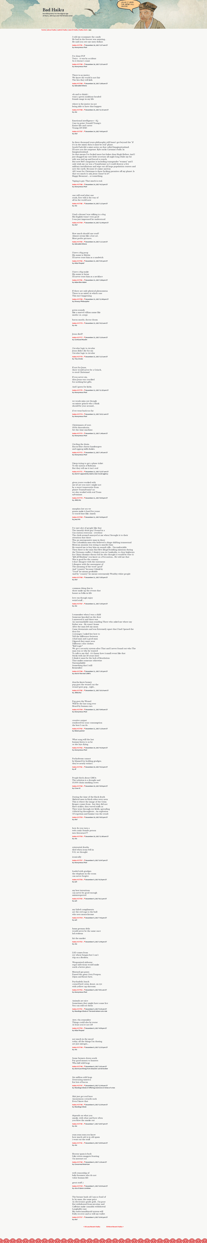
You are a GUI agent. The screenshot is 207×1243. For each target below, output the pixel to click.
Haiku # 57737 (77, 1217)
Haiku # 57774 (77, 414)
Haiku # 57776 (77, 356)
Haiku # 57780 (77, 299)
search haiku (73, 30)
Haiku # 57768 (77, 577)
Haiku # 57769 (77, 517)
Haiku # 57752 (77, 990)
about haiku (51, 30)
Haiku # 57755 (77, 899)
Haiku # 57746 (77, 1105)
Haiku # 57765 (77, 690)
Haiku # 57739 (77, 1186)
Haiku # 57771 (77, 471)
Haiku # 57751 (77, 1009)
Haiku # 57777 (77, 337)
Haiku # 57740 (77, 1162)
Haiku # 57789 (77, 83)
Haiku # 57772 (77, 452)
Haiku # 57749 (77, 1047)
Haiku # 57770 (77, 498)
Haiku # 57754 (77, 918)
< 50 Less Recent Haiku (91, 1227)
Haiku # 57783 (77, 242)
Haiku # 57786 (77, 184)
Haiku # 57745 (77, 1124)
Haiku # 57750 (77, 1028)
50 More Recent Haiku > (115, 1227)
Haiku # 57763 (77, 729)
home (44, 30)
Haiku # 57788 (77, 110)
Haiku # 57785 (77, 203)
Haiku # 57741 (77, 1143)
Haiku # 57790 (77, 64)
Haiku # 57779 (77, 323)
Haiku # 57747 (77, 1085)
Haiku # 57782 (77, 261)
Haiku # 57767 (77, 604)
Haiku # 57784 (77, 223)
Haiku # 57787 (77, 131)
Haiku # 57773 (77, 433)
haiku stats (85, 30)
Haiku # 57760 (77, 786)
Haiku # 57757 (77, 860)
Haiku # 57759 (77, 817)
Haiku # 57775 (77, 390)
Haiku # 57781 (77, 280)
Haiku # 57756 (77, 879)
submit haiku (62, 30)
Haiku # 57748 (77, 1066)
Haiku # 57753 (77, 942)
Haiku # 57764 (77, 709)
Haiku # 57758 (77, 836)
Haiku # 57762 (77, 748)
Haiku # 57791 (77, 45)
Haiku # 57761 (77, 767)
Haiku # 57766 (77, 671)
